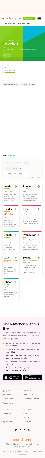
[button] (22, 169)
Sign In (5, 417)
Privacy (26, 451)
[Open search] (19, 18)
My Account (7, 421)
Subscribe (29, 18)
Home (4, 24)
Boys (8, 168)
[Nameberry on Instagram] (29, 429)
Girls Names (7, 394)
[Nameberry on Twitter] (15, 429)
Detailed (20, 163)
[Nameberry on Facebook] (20, 429)
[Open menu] (39, 18)
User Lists (12, 24)
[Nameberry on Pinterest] (25, 429)
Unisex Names (8, 403)
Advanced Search (31, 399)
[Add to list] (16, 186)
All (27, 163)
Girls (15, 168)
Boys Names (7, 399)
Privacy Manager (36, 451)
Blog (25, 413)
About (26, 417)
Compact (10, 163)
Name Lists (28, 394)
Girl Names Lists (28, 84)
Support (22, 454)
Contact (27, 421)
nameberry (22, 439)
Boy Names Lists (10, 84)
